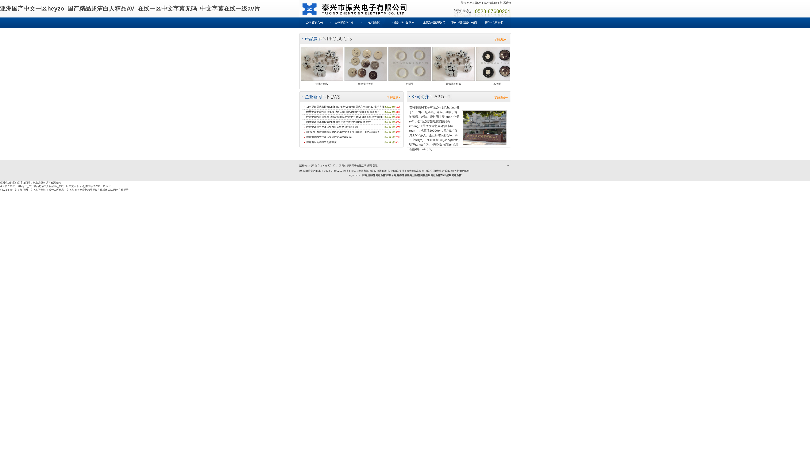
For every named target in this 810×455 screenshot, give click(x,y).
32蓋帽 (497, 83)
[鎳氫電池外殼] (453, 79)
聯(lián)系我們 (503, 2)
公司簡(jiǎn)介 (344, 22)
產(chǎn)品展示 (404, 22)
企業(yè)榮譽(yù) (434, 22)
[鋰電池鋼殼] (322, 79)
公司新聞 (374, 22)
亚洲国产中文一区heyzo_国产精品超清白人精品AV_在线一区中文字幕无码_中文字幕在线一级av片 (130, 8)
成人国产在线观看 (118, 189)
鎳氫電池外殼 (453, 83)
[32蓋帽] (497, 79)
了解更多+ (501, 39)
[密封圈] (410, 79)
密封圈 (409, 83)
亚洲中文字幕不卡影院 (35, 189)
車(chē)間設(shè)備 (464, 22)
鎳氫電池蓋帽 (365, 83)
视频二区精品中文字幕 (61, 189)
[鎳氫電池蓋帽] (366, 79)
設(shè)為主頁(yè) (471, 2)
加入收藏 (488, 2)
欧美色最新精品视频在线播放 (91, 189)
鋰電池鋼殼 (322, 83)
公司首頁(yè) (314, 22)
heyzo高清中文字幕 (11, 189)
